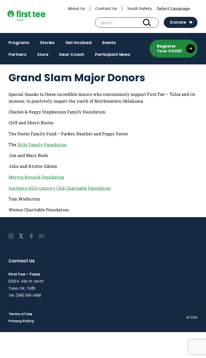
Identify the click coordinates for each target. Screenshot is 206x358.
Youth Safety (139, 8)
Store (42, 54)
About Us (76, 8)
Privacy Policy (21, 321)
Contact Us (106, 8)
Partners (17, 54)
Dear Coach (71, 54)
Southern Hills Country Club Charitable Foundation (60, 188)
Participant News (112, 54)
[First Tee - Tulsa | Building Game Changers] (36, 16)
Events (109, 43)
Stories (47, 43)
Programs (19, 43)
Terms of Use (20, 313)
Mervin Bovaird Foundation (36, 177)
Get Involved (78, 43)
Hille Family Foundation (42, 144)
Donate (178, 22)
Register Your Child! (170, 48)
